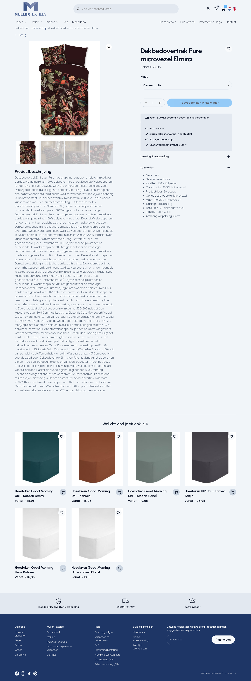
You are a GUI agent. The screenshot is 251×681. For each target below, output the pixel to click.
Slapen (19, 22)
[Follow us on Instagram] (23, 673)
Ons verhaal (187, 22)
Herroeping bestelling (106, 650)
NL (229, 9)
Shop (43, 28)
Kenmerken (147, 167)
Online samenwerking (141, 638)
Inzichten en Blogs (210, 22)
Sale (65, 22)
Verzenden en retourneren (102, 638)
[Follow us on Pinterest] (35, 673)
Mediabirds (231, 673)
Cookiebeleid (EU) (104, 659)
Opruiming (20, 654)
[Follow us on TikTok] (29, 673)
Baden (35, 22)
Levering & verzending (155, 156)
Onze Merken (168, 22)
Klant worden (140, 632)
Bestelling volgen (104, 632)
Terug (22, 35)
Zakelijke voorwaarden (140, 646)
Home (34, 28)
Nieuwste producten (20, 634)
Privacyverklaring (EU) (107, 664)
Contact (231, 22)
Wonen (50, 22)
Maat (144, 76)
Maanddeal (79, 22)
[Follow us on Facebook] (17, 673)
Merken (51, 637)
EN (234, 9)
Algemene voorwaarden (107, 654)
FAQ (97, 645)
